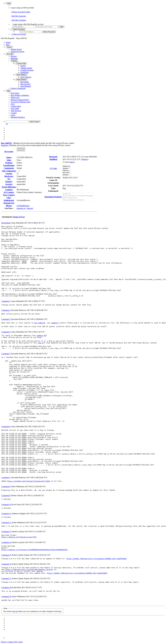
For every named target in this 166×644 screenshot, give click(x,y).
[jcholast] (66, 175)
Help (8, 91)
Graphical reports (27, 70)
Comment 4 (5, 332)
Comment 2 (5, 310)
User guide (15, 108)
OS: (9, 179)
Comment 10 (6, 504)
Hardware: (8, 176)
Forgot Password (18, 29)
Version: (8, 174)
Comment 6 (5, 426)
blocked (30, 208)
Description (5, 223)
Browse (14, 56)
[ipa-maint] (66, 173)
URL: (9, 198)
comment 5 (55, 323)
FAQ (13, 104)
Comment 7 (5, 477)
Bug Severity (25, 84)
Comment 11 (6, 513)
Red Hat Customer (18, 20)
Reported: (53, 157)
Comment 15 (6, 555)
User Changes (25, 77)
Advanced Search (17, 51)
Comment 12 (6, 522)
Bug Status (24, 82)
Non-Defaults (25, 86)
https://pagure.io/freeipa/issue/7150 (18, 537)
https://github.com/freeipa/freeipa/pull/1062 (28, 481)
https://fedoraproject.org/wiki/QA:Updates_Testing (29, 569)
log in (15, 611)
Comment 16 (6, 564)
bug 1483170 (39, 323)
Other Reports (21, 75)
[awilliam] (66, 169)
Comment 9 (5, 495)
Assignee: (9, 190)
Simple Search (16, 49)
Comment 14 (6, 542)
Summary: (5, 145)
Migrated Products (18, 117)
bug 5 (40, 343)
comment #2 (41, 335)
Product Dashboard (18, 88)
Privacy (4, 642)
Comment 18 (6, 587)
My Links (10, 54)
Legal (13, 115)
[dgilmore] (66, 171)
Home (8, 42)
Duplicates (24, 72)
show (72, 162)
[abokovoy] (66, 166)
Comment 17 (6, 578)
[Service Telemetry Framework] (78, 200)
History (85, 159)
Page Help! (15, 93)
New (8, 45)
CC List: (53, 168)
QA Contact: (9, 192)
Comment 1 (5, 301)
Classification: (9, 165)
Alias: (9, 160)
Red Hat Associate (18, 16)
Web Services (16, 111)
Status (8, 157)
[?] (7, 124)
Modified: (53, 159)
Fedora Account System (20, 12)
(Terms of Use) (19, 217)
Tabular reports (26, 68)
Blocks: (9, 206)
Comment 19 (6, 596)
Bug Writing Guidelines (20, 95)
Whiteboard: (9, 200)
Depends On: (9, 203)
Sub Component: (9, 171)
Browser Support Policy (20, 100)
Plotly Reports (21, 79)
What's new (15, 97)
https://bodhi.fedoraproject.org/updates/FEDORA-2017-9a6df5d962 (96, 559)
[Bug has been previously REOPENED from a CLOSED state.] (21, 150)
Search (9, 47)
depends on (21, 208)
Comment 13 (6, 531)
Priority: (9, 182)
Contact (14, 113)
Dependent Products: (53, 197)
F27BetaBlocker (23, 206)
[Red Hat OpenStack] (78, 198)
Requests (14, 58)
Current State (21, 63)
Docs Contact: (9, 195)
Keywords (8, 152)
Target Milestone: (9, 187)
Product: (9, 163)
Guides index (16, 106)
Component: (9, 168)
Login (9, 3)
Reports (14, 61)
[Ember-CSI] (78, 194)
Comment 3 (5, 319)
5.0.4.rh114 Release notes (20, 102)
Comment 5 (5, 354)
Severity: (9, 184)
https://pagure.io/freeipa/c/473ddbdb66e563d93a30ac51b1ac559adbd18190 (34, 550)
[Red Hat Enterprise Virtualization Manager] (78, 196)
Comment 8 (5, 486)
